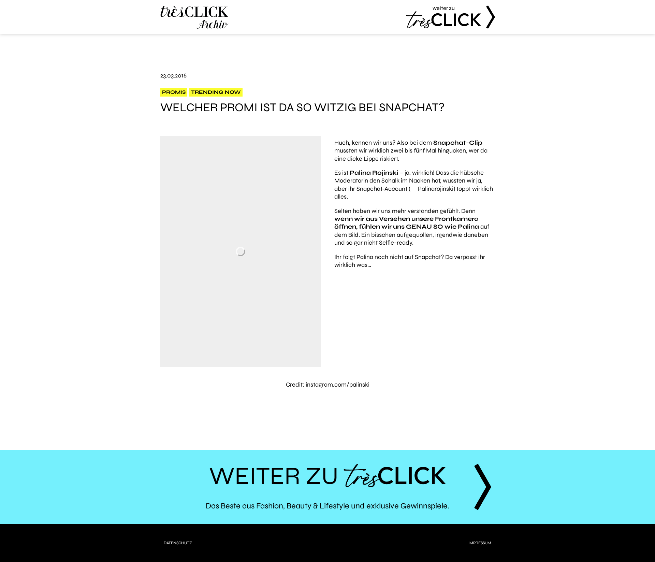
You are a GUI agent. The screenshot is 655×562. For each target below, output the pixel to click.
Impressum (479, 543)
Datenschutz (178, 543)
